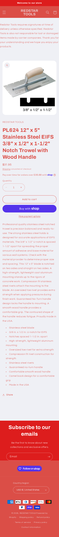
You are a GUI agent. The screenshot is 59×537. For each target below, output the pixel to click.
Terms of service (23, 522)
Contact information (31, 527)
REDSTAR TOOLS (28, 513)
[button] (4, 12)
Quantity (7, 181)
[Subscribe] (49, 456)
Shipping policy (26, 517)
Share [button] (9, 395)
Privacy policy (40, 522)
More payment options (29, 216)
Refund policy (43, 517)
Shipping (6, 169)
